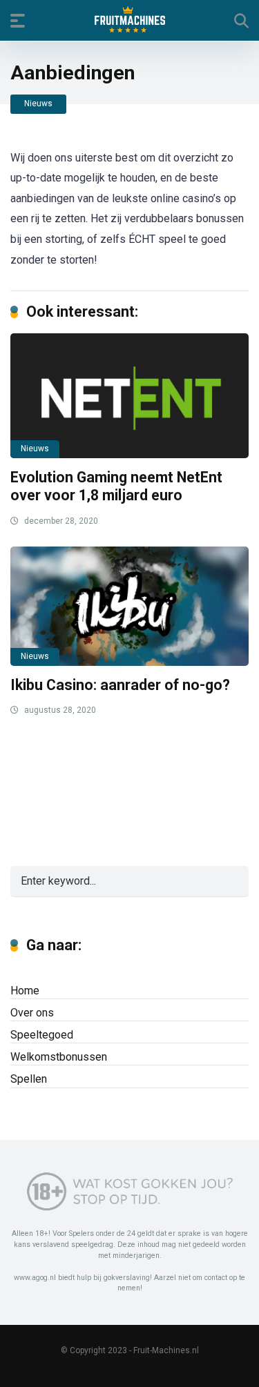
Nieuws (38, 103)
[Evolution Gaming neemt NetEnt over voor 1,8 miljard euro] (129, 395)
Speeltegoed (41, 1034)
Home (24, 990)
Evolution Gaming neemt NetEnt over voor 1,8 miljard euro (116, 486)
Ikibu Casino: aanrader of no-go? (120, 685)
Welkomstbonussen (58, 1056)
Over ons (32, 1012)
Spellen (28, 1078)
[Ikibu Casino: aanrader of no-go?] (129, 606)
